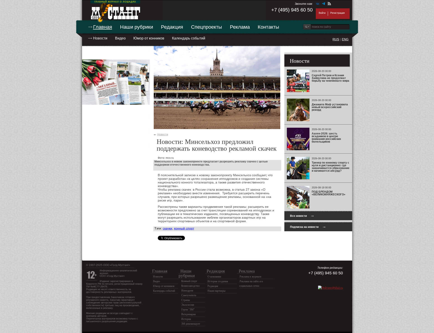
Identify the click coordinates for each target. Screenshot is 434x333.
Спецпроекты (206, 27)
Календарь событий (188, 38)
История (186, 319)
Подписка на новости (308, 226)
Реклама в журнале (250, 276)
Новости (100, 38)
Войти (322, 13)
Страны (185, 300)
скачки (167, 228)
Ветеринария (188, 314)
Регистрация (337, 13)
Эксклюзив (187, 304)
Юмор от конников (148, 38)
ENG (345, 39)
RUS (336, 39)
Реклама (240, 27)
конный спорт (184, 228)
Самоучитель (188, 295)
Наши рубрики (136, 27)
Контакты (268, 27)
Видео (120, 38)
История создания (218, 281)
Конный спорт (189, 281)
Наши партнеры (216, 290)
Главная (102, 27)
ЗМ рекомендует (190, 323)
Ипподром (187, 290)
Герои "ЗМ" (188, 309)
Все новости (302, 215)
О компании (214, 276)
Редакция (172, 27)
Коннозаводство (190, 285)
